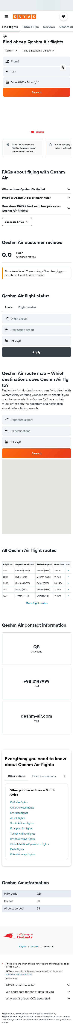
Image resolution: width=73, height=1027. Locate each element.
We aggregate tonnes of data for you (30, 992)
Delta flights (17, 849)
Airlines (34, 946)
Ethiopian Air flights (21, 828)
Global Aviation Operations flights (29, 844)
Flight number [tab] (27, 307)
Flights (22, 946)
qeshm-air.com (36, 716)
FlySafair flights (19, 802)
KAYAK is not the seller (20, 985)
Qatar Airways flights (22, 807)
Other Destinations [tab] (43, 776)
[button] (6, 16)
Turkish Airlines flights (22, 833)
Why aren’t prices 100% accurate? (28, 998)
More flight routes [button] (37, 603)
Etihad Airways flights (22, 854)
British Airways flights (22, 838)
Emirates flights (19, 812)
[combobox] (40, 318)
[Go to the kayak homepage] (24, 16)
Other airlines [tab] (16, 776)
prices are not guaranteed (19, 974)
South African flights (22, 823)
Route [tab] (8, 307)
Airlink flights (17, 818)
